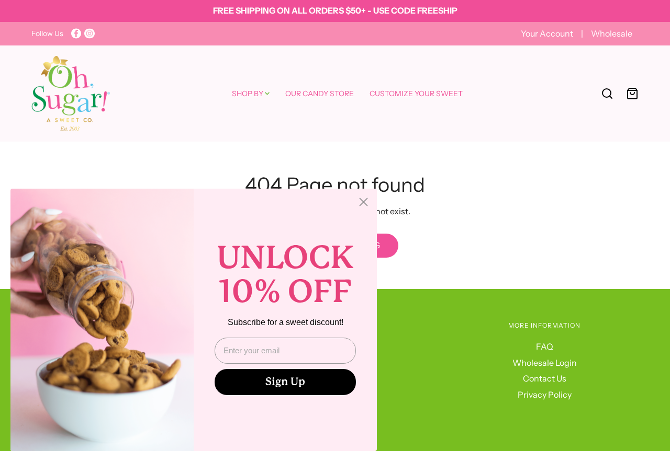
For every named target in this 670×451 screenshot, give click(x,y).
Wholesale (611, 33)
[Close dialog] (363, 202)
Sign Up (285, 382)
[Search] (607, 93)
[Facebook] (76, 33)
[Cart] (632, 93)
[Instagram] (89, 33)
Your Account (548, 33)
